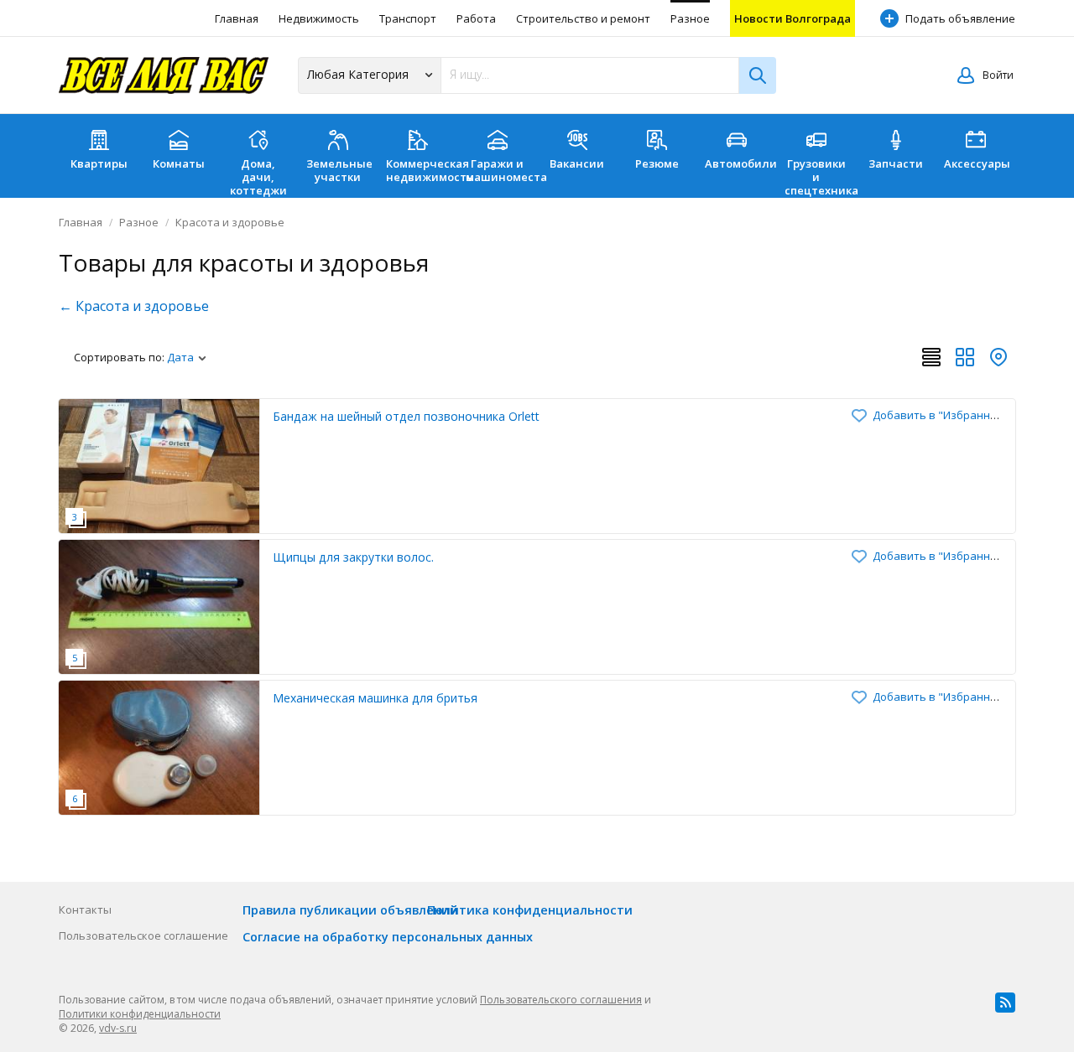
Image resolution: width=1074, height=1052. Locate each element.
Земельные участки (339, 170)
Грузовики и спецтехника (820, 177)
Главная (236, 18)
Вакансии (577, 163)
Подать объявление (960, 18)
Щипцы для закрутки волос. (353, 557)
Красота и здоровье (229, 222)
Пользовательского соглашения (561, 999)
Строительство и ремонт (583, 18)
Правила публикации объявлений (350, 910)
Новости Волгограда (792, 18)
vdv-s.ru (118, 1028)
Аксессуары (977, 163)
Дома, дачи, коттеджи (258, 177)
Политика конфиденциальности (530, 910)
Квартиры (99, 163)
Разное (690, 18)
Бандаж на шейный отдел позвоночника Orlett (406, 416)
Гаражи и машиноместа (501, 170)
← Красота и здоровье (134, 306)
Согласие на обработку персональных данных (387, 937)
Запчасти (895, 163)
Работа (476, 18)
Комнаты (179, 163)
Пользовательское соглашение (143, 935)
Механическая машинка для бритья (375, 698)
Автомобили (740, 163)
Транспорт (407, 18)
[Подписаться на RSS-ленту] (1005, 1002)
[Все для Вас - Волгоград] (163, 75)
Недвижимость (319, 18)
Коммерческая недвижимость (421, 170)
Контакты (85, 909)
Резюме (657, 163)
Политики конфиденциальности (140, 1014)
